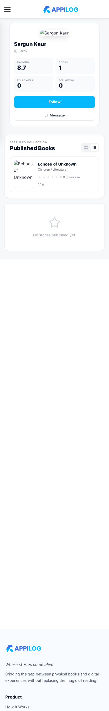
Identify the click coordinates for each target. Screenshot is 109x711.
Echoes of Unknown (57, 164)
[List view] (94, 147)
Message (57, 115)
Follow (55, 101)
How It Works (17, 707)
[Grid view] (86, 147)
